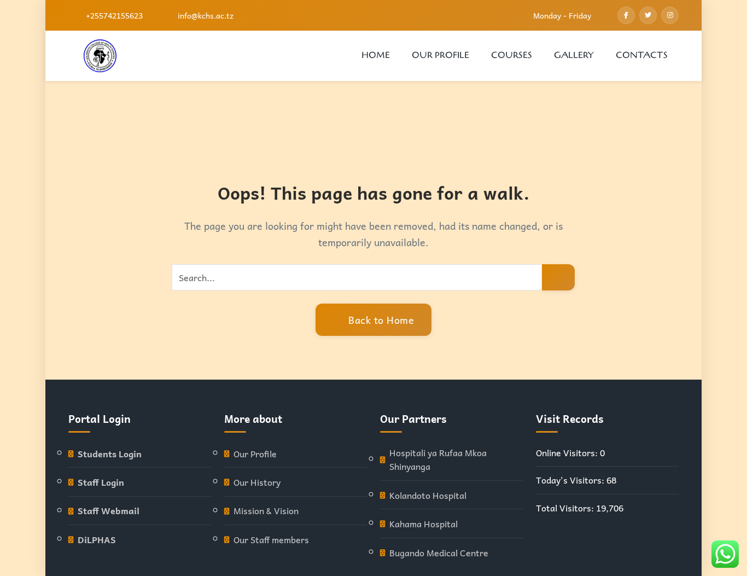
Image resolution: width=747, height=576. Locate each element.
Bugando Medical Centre (438, 553)
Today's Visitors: (571, 480)
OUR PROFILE (440, 55)
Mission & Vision (266, 510)
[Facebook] (626, 15)
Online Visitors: (568, 452)
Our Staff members (271, 539)
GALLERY (574, 55)
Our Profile (255, 454)
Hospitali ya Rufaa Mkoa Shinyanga (438, 460)
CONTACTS (642, 55)
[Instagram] (670, 15)
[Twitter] (648, 15)
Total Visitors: (566, 508)
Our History (257, 482)
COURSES (511, 55)
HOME (375, 55)
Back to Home (380, 320)
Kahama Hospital (423, 524)
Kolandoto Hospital (427, 495)
